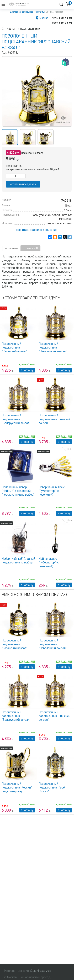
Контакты (40, 11)
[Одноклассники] (55, 237)
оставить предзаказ (23, 184)
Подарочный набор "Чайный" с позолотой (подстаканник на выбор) (18, 490)
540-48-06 (61, 17)
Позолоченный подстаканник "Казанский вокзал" (14, 347)
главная (11, 28)
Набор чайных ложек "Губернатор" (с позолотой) (52, 490)
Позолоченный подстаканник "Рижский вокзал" (54, 419)
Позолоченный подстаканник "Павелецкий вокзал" (53, 347)
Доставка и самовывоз (21, 11)
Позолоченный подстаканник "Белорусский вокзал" (16, 419)
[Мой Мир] (60, 237)
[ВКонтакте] (50, 237)
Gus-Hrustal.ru (40, 971)
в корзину (27, 370)
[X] (65, 237)
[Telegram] (69, 237)
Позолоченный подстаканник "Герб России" (52, 787)
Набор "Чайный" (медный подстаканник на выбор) (18, 560)
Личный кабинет (54, 11)
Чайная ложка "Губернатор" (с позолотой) (49, 562)
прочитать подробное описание (36, 230)
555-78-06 (62, 22)
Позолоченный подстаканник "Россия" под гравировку (17, 787)
